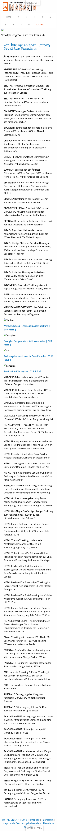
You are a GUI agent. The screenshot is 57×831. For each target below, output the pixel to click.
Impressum (48, 819)
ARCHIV (40, 24)
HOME (8, 17)
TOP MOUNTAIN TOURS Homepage (20, 819)
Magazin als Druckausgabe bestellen (21, 823)
